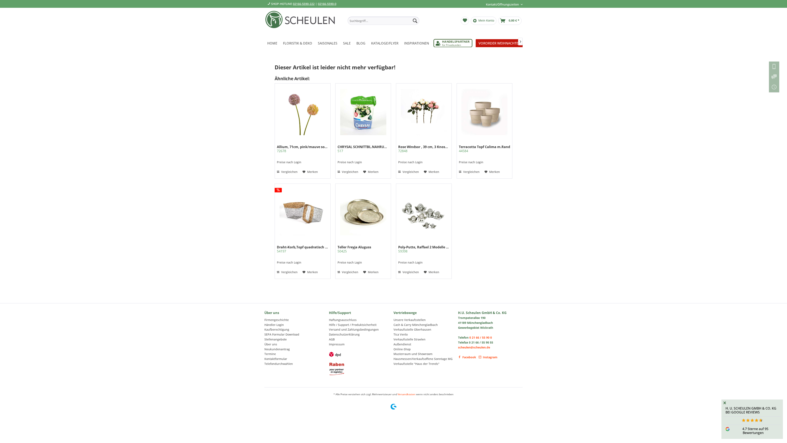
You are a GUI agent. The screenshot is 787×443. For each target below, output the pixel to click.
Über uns (270, 344)
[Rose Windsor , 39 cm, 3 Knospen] (423, 112)
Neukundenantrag (277, 349)
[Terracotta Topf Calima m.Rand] (484, 112)
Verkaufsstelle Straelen (409, 339)
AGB (332, 339)
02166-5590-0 (327, 4)
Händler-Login (274, 325)
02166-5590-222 (304, 4)
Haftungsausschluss (343, 320)
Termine (270, 354)
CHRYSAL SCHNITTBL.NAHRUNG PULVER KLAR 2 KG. (363, 149)
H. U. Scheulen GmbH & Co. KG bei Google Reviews (751, 410)
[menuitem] (383, 21)
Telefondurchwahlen (278, 364)
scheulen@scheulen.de (474, 347)
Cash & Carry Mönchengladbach (416, 325)
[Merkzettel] (465, 21)
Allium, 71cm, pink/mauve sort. (302, 149)
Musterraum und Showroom (413, 354)
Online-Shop (402, 349)
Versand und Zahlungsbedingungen (354, 329)
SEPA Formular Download (281, 334)
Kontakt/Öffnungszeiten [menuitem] (503, 4)
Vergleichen (289, 172)
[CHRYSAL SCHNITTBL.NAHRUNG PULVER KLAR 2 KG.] (363, 112)
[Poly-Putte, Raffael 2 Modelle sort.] (423, 212)
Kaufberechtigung (276, 329)
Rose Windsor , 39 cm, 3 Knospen (423, 149)
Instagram (490, 357)
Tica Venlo (401, 334)
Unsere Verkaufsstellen (410, 320)
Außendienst (402, 344)
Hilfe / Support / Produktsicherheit (352, 325)
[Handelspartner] (452, 43)
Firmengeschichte (276, 320)
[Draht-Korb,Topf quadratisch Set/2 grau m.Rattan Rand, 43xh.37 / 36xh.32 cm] (302, 212)
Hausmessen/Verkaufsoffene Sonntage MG (423, 359)
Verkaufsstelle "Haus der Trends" (416, 364)
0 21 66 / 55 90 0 (480, 337)
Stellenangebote (275, 339)
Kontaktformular (275, 359)
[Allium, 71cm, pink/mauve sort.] (302, 112)
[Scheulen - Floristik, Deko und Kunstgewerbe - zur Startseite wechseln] (301, 22)
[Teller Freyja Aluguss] (363, 212)
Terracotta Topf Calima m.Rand (484, 149)
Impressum (337, 344)
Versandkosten (406, 394)
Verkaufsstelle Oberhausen (412, 329)
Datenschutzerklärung (344, 334)
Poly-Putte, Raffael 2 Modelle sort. (423, 249)
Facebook (469, 357)
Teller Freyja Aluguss (354, 249)
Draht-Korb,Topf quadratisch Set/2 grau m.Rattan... (302, 249)
